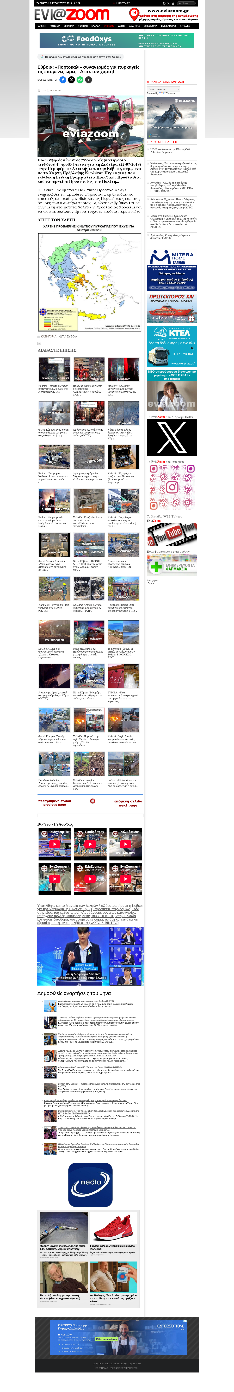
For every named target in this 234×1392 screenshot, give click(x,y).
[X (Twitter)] (168, 3)
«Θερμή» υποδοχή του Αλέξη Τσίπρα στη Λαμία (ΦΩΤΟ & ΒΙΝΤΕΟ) (90, 1067)
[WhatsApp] (80, 79)
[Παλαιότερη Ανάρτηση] (128, 808)
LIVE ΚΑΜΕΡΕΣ (168, 26)
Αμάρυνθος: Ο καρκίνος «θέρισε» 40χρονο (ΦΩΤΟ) (170, 236)
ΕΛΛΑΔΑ (95, 26)
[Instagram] (173, 3)
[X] (71, 79)
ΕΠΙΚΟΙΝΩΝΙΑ (150, 26)
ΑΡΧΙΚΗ (42, 26)
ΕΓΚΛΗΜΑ (69, 26)
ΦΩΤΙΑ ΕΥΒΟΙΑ (67, 336)
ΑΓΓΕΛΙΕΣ (185, 26)
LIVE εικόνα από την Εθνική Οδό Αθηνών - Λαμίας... (170, 151)
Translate (170, 93)
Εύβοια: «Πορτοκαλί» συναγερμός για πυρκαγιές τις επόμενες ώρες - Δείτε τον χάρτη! (89, 69)
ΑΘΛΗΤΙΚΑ (134, 26)
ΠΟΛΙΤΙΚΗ (83, 26)
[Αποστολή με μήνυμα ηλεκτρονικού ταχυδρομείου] (39, 343)
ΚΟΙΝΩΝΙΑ (55, 26)
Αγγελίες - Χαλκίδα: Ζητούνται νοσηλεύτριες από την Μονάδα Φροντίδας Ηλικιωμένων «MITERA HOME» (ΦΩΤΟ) (171, 186)
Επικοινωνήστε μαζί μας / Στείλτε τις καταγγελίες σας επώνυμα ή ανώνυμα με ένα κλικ (85, 1100)
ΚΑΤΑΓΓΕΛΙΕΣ (122, 3)
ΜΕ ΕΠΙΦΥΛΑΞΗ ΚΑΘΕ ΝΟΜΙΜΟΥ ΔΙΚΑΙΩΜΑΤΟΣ (116, 1368)
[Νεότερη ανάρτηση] (54, 807)
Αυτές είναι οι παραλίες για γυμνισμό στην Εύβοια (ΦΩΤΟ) (86, 1001)
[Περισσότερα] (88, 79)
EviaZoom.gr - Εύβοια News (128, 1364)
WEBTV (121, 26)
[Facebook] (164, 3)
